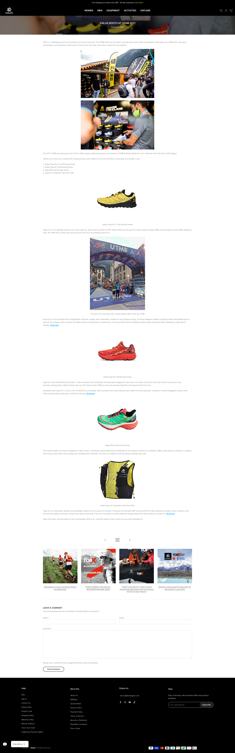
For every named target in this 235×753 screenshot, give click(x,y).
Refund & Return (28, 724)
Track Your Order (28, 728)
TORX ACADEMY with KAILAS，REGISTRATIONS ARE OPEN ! (98, 588)
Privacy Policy (76, 708)
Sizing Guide (26, 707)
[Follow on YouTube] (130, 702)
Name (46, 618)
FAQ (23, 695)
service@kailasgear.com (129, 696)
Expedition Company (78, 724)
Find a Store (75, 728)
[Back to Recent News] (117, 540)
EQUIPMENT (113, 10)
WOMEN (88, 10)
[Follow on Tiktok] (134, 702)
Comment (47, 629)
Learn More (138, 3)
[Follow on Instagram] (125, 702)
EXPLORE (145, 10)
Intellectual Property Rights (32, 732)
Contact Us (25, 703)
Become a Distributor (78, 720)
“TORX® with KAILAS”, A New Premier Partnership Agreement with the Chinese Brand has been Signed (137, 589)
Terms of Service (77, 716)
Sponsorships (75, 703)
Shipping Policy (27, 715)
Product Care (26, 711)
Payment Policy (76, 712)
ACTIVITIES (130, 10)
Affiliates (73, 699)
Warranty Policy (27, 720)
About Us (74, 695)
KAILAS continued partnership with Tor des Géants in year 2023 (175, 588)
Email (122, 618)
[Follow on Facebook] (120, 702)
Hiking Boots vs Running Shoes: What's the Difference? (60, 588)
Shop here (170, 514)
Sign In (24, 699)
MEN (99, 10)
